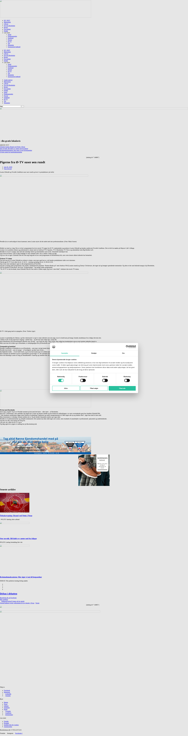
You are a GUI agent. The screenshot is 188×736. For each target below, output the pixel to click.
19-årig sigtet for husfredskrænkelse (11, 152)
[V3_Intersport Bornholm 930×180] (45, 17)
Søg (1, 106)
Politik (6, 31)
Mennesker (7, 22)
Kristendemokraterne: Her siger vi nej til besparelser (16, 150)
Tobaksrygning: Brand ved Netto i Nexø (12, 147)
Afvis (66, 388)
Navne (10, 40)
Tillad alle (122, 388)
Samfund (10, 38)
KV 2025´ (7, 20)
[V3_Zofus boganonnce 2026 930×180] (45, 406)
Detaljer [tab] (94, 353)
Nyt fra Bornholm (9, 26)
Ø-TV (10, 41)
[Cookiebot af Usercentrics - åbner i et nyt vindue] (127, 346)
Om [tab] (123, 353)
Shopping (11, 45)
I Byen (6, 24)
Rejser (6, 27)
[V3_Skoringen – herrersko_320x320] (94, 485)
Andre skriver (8, 80)
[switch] (83, 380)
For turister (7, 29)
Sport (9, 34)
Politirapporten (12, 36)
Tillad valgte (94, 388)
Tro (9, 43)
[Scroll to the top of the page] (0, 735)
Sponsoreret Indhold (14, 47)
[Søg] (22, 106)
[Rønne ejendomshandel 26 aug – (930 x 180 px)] (45, 453)
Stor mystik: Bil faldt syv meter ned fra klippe (14, 148)
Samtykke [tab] (64, 353)
